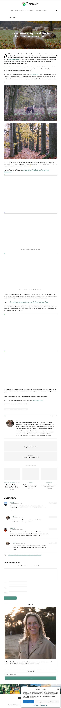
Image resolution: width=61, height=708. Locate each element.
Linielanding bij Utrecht (37, 400)
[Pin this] (56, 416)
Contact (12, 17)
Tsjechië (17, 482)
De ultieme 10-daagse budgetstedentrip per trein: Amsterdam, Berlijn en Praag (12, 486)
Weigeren (40, 701)
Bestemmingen (19, 10)
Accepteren (28, 701)
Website (6, 593)
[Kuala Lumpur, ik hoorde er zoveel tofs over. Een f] (15, 689)
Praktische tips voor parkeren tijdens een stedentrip (30, 485)
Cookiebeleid (36, 705)
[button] (58, 689)
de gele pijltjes (34, 74)
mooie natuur (15, 409)
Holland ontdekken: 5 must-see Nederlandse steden (49, 485)
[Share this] (51, 416)
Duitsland (6, 482)
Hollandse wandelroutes (13, 59)
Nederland (30, 30)
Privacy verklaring (43, 705)
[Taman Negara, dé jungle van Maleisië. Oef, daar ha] (5, 689)
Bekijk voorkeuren (53, 701)
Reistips (30, 10)
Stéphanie (12, 528)
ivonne (12, 502)
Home (11, 10)
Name (5, 583)
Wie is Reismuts (41, 10)
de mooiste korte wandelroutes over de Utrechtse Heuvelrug (29, 302)
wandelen (24, 409)
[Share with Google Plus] (54, 416)
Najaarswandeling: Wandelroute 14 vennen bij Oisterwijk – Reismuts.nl (24, 555)
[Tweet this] (53, 416)
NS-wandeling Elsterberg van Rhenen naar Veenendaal (26, 171)
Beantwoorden (52, 503)
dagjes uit (7, 409)
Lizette (14, 516)
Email (5, 588)
